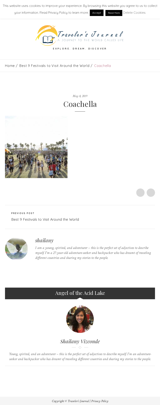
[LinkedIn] (56, 265)
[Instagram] (62, 265)
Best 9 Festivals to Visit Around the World (54, 66)
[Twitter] (36, 265)
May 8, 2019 (80, 96)
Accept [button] (96, 12)
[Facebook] (43, 265)
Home (10, 66)
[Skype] (49, 265)
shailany (44, 240)
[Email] (84, 373)
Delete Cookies (134, 13)
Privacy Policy (99, 401)
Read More (114, 12)
